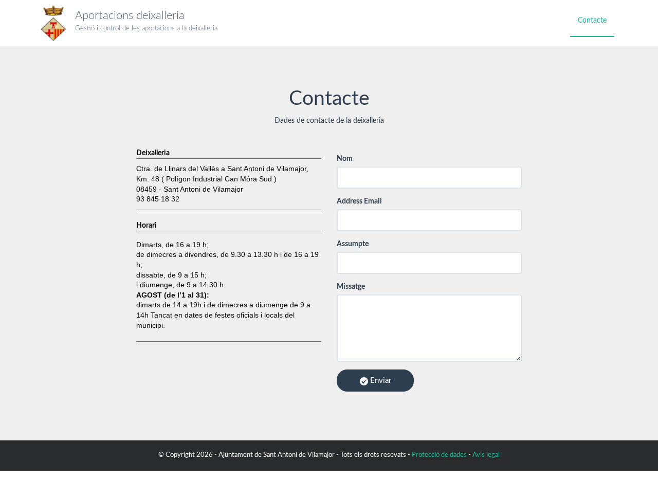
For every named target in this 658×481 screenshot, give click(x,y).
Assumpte (353, 244)
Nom (345, 158)
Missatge (351, 286)
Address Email (359, 201)
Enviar (379, 380)
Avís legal (486, 455)
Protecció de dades (439, 455)
